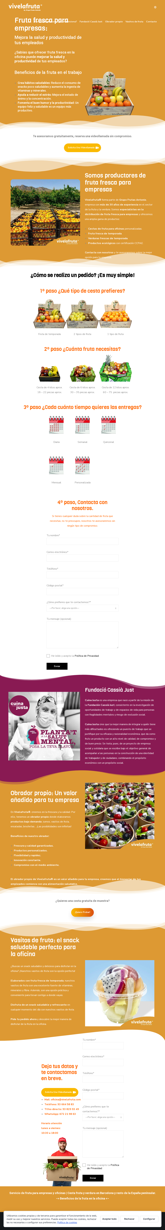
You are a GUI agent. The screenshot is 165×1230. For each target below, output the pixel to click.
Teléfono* (52, 569)
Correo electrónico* (57, 552)
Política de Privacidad (87, 656)
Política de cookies (67, 1222)
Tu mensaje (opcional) (59, 619)
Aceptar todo (109, 1218)
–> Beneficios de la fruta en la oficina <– (82, 1198)
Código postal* (55, 585)
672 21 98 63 (67, 1114)
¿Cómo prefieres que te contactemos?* (69, 602)
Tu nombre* (53, 535)
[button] (36, 757)
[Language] (154, 7)
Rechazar (129, 1218)
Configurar (149, 1218)
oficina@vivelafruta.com (66, 1099)
